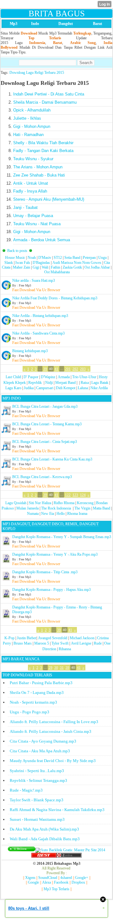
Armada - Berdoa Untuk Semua (41, 239)
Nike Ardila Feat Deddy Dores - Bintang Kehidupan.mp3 (54, 298)
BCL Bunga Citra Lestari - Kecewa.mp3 (42, 477)
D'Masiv (44, 257)
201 (68, 369)
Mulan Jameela (27, 508)
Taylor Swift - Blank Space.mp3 (36, 800)
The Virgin (82, 508)
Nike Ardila (99, 388)
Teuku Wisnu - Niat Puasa (37, 223)
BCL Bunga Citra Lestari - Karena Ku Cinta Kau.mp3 (52, 459)
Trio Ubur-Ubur (84, 377)
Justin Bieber (26, 638)
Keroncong (85, 503)
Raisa (85, 382)
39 (45, 369)
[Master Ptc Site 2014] (70, 850)
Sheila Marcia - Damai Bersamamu (45, 102)
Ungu (102, 257)
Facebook (61, 882)
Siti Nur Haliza (40, 503)
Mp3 (13, 23)
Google (33, 882)
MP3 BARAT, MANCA (21, 659)
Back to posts (17, 250)
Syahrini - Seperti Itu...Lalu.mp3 (37, 770)
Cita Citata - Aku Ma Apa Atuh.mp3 (40, 751)
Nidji (49, 382)
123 (75, 495)
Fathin (55, 267)
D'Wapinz (48, 377)
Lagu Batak (99, 382)
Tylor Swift (59, 643)
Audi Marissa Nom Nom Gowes (76, 262)
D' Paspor (31, 377)
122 (68, 495)
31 (62, 667)
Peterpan (89, 257)
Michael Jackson (82, 638)
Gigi (36, 267)
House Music (15, 257)
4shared (66, 877)
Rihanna (65, 649)
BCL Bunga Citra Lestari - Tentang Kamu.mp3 (47, 424)
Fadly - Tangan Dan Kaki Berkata (43, 150)
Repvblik (35, 382)
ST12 (58, 257)
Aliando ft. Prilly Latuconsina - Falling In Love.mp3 (54, 721)
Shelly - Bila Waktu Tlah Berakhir (43, 142)
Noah (32, 257)
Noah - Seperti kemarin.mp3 (33, 702)
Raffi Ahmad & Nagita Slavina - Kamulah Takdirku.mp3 (57, 809)
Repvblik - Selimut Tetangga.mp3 (38, 780)
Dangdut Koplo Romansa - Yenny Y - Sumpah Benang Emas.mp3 (61, 537)
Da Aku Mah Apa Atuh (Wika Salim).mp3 (44, 829)
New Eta (47, 513)
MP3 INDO (12, 398)
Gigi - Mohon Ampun (31, 126)
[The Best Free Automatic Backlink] (43, 856)
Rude (98, 643)
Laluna (83, 388)
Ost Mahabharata (57, 272)
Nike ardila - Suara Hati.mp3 (33, 280)
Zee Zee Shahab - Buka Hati (39, 175)
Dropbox (78, 882)
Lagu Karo (13, 388)
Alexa (46, 882)
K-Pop (9, 638)
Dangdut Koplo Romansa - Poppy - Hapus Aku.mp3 (51, 589)
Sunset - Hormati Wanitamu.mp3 (37, 819)
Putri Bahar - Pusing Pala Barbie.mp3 (41, 682)
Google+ (81, 877)
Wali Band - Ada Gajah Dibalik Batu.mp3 (45, 839)
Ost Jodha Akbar (97, 267)
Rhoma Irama (77, 513)
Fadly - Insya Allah (30, 191)
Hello (60, 513)
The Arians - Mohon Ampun (37, 167)
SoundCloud (47, 877)
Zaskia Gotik (72, 267)
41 (56, 369)
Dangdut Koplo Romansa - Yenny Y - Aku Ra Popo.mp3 (55, 554)
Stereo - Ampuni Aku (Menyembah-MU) (48, 199)
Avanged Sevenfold (52, 638)
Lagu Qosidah (15, 503)
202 (75, 369)
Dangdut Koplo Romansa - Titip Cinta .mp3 (45, 572)
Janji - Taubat (25, 207)
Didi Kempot (65, 388)
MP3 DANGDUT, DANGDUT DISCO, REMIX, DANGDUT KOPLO (51, 526)
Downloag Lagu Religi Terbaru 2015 (36, 72)
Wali (45, 267)
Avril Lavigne (81, 643)
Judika (29, 388)
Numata (33, 513)
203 (83, 369)
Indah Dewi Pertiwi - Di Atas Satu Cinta (48, 94)
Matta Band (101, 508)
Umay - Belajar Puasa (33, 215)
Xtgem (30, 877)
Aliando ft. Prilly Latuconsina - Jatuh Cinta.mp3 (50, 731)
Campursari (44, 388)
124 (83, 495)
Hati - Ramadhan (28, 134)
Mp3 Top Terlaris (56, 889)
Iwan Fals (22, 262)
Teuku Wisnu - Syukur (33, 158)
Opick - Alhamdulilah (32, 110)
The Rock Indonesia (56, 508)
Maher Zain (21, 267)
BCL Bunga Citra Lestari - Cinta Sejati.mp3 (44, 441)
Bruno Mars (22, 643)
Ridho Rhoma (64, 503)
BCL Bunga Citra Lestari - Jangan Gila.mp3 (45, 406)
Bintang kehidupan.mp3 (30, 351)
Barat (97, 23)
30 (56, 667)
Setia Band (72, 257)
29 (50, 667)
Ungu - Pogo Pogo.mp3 (29, 712)
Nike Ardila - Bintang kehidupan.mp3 (40, 315)
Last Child (13, 377)
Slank (8, 262)
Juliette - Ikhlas (27, 118)
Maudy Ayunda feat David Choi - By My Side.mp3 (53, 760)
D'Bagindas (41, 262)
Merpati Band (65, 382)
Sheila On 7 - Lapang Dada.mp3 (37, 692)
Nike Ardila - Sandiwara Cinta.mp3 (38, 333)
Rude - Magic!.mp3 (26, 790)
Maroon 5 (41, 643)
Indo (35, 23)
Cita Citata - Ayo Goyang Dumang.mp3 (43, 741)
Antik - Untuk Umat (30, 183)
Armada (64, 377)
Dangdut (65, 23)
